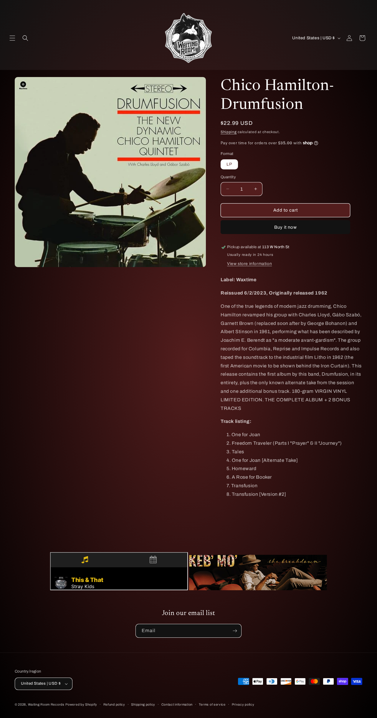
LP (229, 164)
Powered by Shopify (81, 704)
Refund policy (114, 704)
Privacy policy (243, 704)
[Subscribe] (234, 631)
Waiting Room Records (46, 704)
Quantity (228, 177)
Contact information (177, 704)
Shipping (229, 132)
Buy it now (285, 227)
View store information (249, 263)
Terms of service (212, 704)
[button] (12, 38)
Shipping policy (143, 704)
